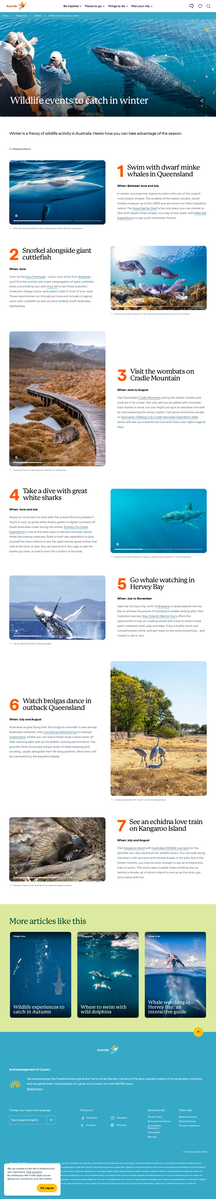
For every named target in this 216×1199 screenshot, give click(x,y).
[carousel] (57, 192)
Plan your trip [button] (140, 6)
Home (5, 16)
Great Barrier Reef (145, 208)
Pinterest (121, 1125)
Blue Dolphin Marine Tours (159, 616)
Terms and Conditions (159, 1121)
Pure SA (52, 286)
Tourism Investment (189, 1125)
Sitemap (152, 1137)
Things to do (21, 16)
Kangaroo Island (134, 848)
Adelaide (84, 276)
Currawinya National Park (60, 732)
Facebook (91, 1117)
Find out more (34, 1172)
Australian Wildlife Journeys (170, 848)
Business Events (187, 1121)
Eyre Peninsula (35, 276)
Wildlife (37, 16)
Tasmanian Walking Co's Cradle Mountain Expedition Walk (159, 417)
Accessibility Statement (154, 1126)
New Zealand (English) (24, 1120)
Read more (34, 1089)
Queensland (17, 737)
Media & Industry (188, 1117)
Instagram (122, 1117)
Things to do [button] (116, 6)
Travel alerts (154, 1132)
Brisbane (164, 606)
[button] (16, 216)
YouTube (91, 1125)
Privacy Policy (155, 1117)
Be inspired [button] (71, 6)
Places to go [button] (93, 6)
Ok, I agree (47, 1188)
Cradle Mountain (149, 397)
